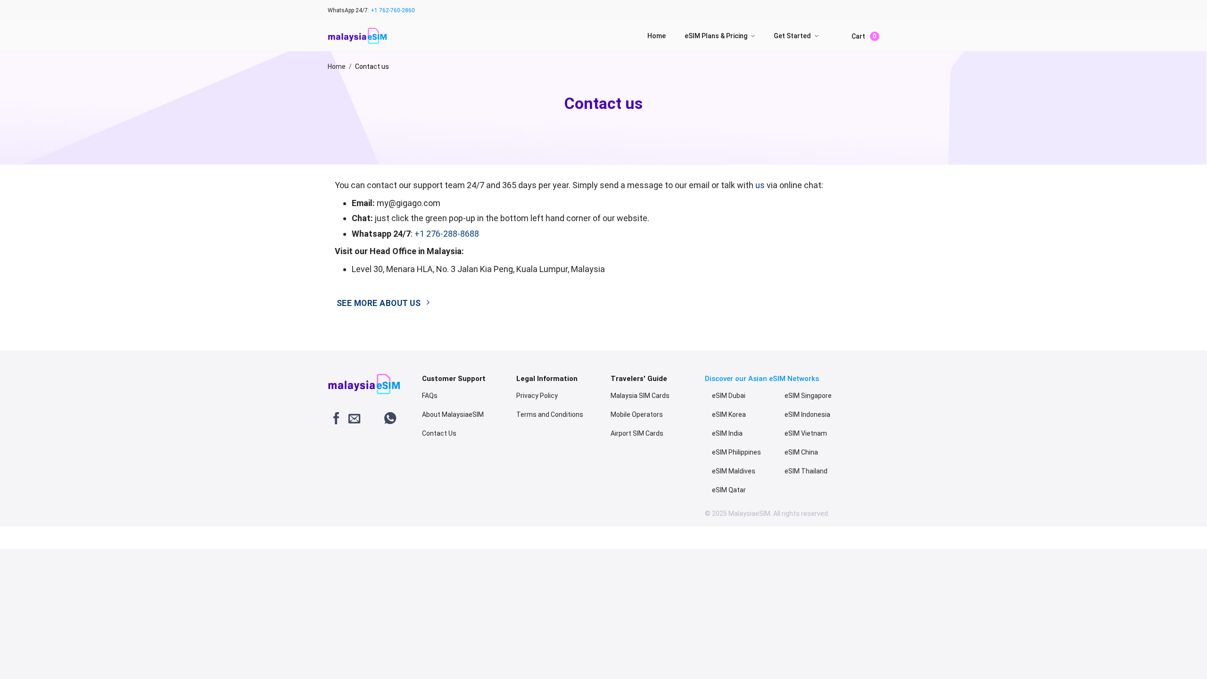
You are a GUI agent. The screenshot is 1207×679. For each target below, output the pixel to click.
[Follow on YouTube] (372, 419)
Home (656, 36)
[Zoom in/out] (92, 528)
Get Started (792, 36)
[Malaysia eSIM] (357, 36)
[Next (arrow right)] (37, 539)
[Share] (37, 528)
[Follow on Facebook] (336, 419)
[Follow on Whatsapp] (390, 419)
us (760, 185)
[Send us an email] (354, 419)
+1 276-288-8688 (446, 234)
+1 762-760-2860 (393, 10)
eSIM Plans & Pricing (716, 36)
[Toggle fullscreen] (64, 528)
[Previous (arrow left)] (9, 539)
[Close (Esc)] (9, 528)
